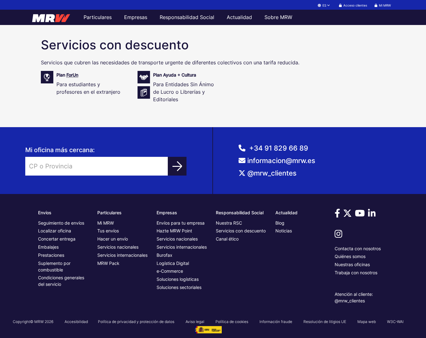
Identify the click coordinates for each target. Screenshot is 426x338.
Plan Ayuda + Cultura (174, 74)
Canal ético (227, 238)
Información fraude (275, 321)
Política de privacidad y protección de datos (136, 321)
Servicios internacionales (122, 255)
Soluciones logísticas (178, 279)
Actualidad (239, 17)
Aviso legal (195, 321)
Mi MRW (105, 223)
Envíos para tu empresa (181, 223)
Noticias (283, 230)
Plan (67, 74)
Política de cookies (231, 321)
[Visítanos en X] (348, 214)
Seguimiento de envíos (61, 223)
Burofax (164, 255)
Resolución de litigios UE (324, 321)
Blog (279, 223)
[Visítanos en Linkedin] (373, 214)
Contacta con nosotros (358, 248)
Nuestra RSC (229, 223)
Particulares (98, 17)
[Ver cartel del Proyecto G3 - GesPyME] (208, 329)
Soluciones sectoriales (179, 287)
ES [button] (324, 5)
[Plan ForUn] (47, 83)
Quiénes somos (350, 256)
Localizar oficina (54, 230)
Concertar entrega (56, 238)
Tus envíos (108, 230)
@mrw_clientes (272, 173)
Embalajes (48, 247)
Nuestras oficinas (352, 264)
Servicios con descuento (241, 230)
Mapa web (366, 321)
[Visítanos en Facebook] (338, 214)
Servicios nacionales (117, 247)
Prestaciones (51, 255)
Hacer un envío (112, 238)
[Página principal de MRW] (54, 17)
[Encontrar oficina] (177, 166)
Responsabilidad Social (187, 17)
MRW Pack (108, 263)
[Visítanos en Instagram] (339, 235)
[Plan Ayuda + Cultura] (144, 83)
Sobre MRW (278, 17)
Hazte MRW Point (174, 230)
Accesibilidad (76, 321)
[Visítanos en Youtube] (361, 214)
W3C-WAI (395, 321)
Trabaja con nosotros (356, 272)
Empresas (135, 17)
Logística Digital (173, 263)
